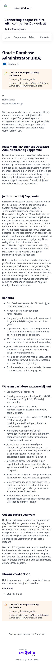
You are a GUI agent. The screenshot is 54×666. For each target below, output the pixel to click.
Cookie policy (33, 660)
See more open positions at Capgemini (27, 634)
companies (20, 37)
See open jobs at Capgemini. (22, 79)
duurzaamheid (17, 559)
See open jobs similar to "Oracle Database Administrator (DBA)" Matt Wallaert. (28, 84)
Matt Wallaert (23, 8)
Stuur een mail (14, 593)
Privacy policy (21, 660)
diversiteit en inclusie (40, 559)
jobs (8, 37)
